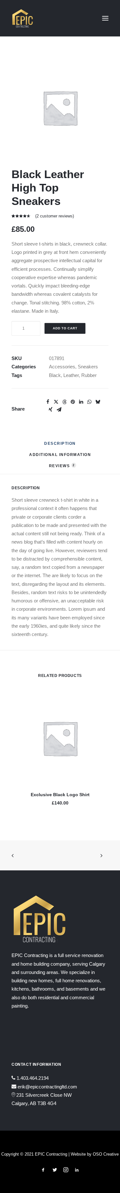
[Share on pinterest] (72, 402)
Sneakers (88, 366)
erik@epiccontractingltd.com (47, 1086)
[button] (105, 18)
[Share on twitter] (56, 402)
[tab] (60, 457)
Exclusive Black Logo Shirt (60, 794)
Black (55, 375)
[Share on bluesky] (97, 402)
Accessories (62, 366)
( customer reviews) (54, 216)
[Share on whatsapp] (89, 402)
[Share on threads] (64, 402)
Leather (71, 375)
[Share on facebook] (48, 402)
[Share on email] (59, 409)
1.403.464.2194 (33, 1078)
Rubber (89, 375)
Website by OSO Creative (95, 1154)
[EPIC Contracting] (23, 18)
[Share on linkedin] (81, 402)
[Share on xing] (50, 409)
